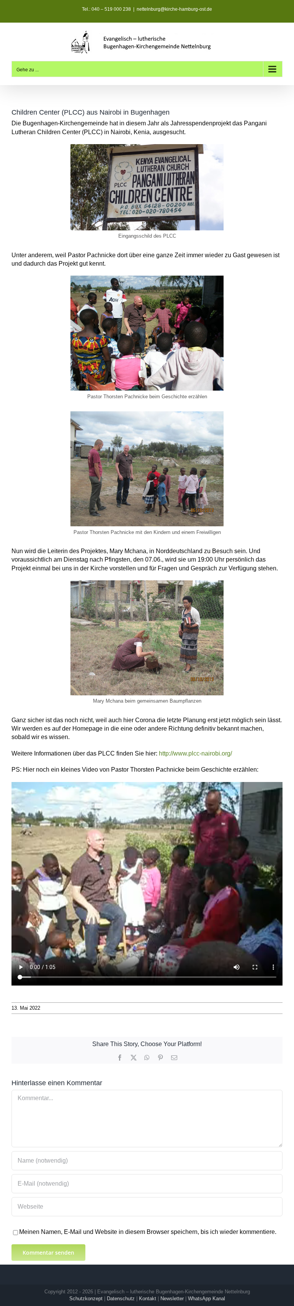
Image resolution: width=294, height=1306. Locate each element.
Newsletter (172, 1298)
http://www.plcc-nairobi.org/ (195, 753)
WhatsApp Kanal (206, 1298)
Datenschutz (121, 1298)
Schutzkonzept (86, 1298)
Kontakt (147, 1298)
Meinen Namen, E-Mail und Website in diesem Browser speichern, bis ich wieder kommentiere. (147, 1232)
